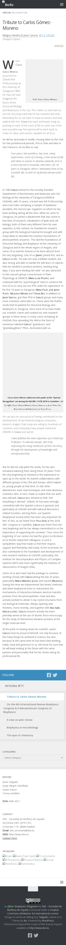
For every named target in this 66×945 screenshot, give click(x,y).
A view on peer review (19, 719)
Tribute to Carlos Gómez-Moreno (26, 696)
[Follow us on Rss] (61, 675)
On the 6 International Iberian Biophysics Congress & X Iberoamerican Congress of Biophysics (30, 708)
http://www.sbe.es (39, 928)
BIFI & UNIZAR (46, 35)
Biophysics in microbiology (22, 727)
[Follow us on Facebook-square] (49, 675)
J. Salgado (42, 917)
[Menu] (62, 4)
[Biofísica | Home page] (9, 4)
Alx (25, 920)
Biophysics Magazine (26, 906)
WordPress (48, 920)
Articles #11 (14, 685)
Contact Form (10, 838)
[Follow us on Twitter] (55, 675)
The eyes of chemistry (20, 735)
